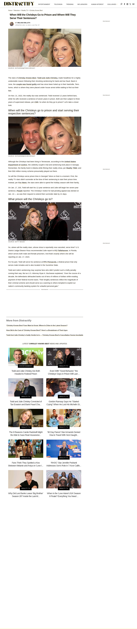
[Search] (121, 3)
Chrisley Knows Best (36, 10)
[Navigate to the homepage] (19, 4)
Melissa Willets (23, 23)
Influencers (82, 4)
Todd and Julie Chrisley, (47, 78)
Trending (70, 4)
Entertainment (44, 4)
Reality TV (24, 10)
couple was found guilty (26, 84)
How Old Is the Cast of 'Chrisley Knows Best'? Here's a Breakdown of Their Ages (36, 330)
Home (10, 10)
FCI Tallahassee (61, 251)
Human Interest (97, 4)
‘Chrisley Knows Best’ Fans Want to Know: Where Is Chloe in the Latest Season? (36, 325)
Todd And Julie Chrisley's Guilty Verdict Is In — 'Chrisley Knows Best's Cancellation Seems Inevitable (44, 335)
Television (58, 4)
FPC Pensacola (49, 262)
